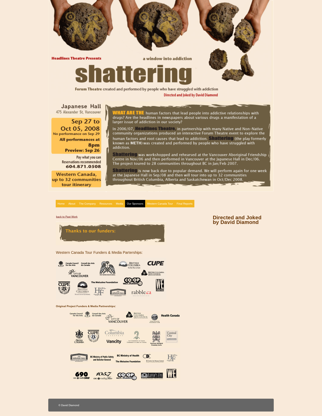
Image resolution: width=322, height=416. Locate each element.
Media (119, 203)
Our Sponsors (135, 203)
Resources (106, 203)
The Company (87, 203)
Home (61, 203)
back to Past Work (67, 216)
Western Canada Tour (160, 203)
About (71, 203)
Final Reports (184, 203)
